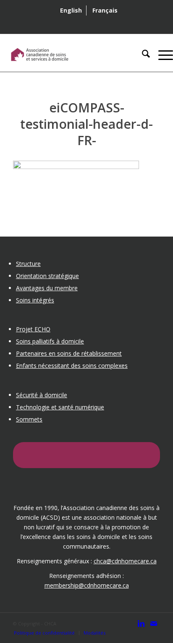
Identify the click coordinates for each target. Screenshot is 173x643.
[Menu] (161, 55)
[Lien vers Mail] (153, 627)
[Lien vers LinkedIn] (141, 627)
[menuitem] (71, 10)
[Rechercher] (142, 55)
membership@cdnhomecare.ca (87, 585)
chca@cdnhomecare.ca (125, 561)
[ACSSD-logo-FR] (69, 55)
